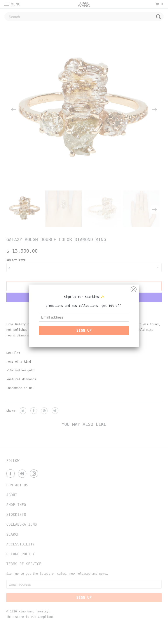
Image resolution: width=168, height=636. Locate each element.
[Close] (133, 288)
